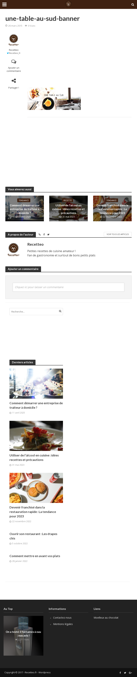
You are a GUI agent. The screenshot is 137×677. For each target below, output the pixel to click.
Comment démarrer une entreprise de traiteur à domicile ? (24, 209)
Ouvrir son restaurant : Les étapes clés (33, 536)
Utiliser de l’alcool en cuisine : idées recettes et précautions (68, 209)
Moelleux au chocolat (106, 617)
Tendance (24, 200)
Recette (68, 200)
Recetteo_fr (15, 53)
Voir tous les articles (118, 234)
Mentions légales (63, 624)
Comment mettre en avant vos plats (34, 556)
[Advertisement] (79, 57)
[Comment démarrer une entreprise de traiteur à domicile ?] (36, 383)
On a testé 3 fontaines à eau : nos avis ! (23, 633)
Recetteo (14, 49)
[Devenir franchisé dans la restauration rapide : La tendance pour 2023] (36, 487)
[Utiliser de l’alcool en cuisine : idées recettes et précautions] (36, 435)
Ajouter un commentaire (14, 69)
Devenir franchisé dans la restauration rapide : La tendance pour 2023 (112, 209)
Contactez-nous (62, 617)
